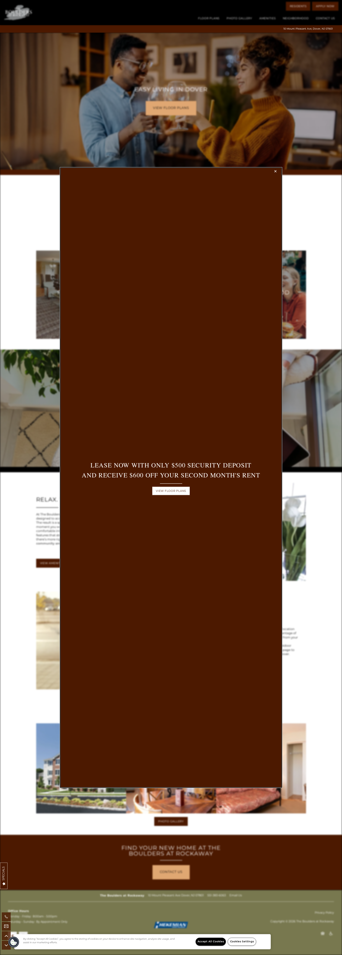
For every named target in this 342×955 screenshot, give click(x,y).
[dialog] (171, 477)
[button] (171, 491)
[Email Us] (6, 926)
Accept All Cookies (211, 941)
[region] (142, 941)
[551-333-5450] (6, 916)
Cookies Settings (242, 941)
